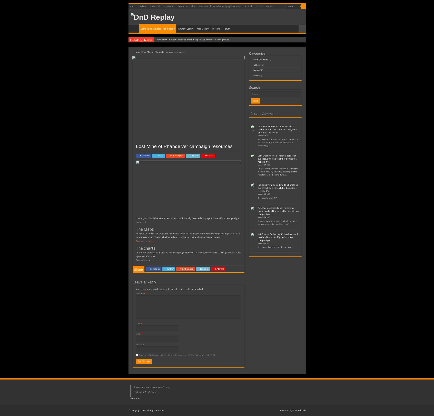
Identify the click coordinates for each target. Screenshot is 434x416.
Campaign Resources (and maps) (157, 28)
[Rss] (278, 7)
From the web (260, 59)
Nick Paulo (263, 208)
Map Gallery (203, 28)
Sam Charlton (264, 155)
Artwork (248, 6)
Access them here (144, 241)
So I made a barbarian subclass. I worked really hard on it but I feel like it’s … (277, 129)
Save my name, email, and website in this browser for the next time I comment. (177, 355)
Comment (141, 293)
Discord (259, 6)
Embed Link (155, 6)
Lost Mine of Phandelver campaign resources (220, 6)
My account (169, 6)
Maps (256, 70)
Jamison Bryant (265, 185)
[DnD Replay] (153, 17)
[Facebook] (281, 7)
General (257, 65)
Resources (183, 6)
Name (139, 323)
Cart (132, 6)
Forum (269, 6)
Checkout (142, 6)
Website (140, 344)
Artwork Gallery (185, 28)
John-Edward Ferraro (268, 126)
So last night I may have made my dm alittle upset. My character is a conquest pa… (193, 39)
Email (139, 334)
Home (134, 28)
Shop (193, 6)
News (256, 75)
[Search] (303, 6)
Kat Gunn (262, 234)
